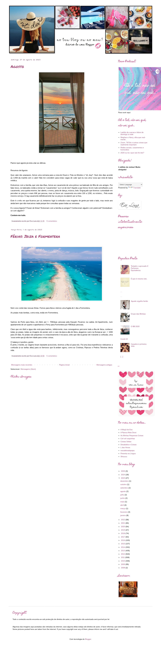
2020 (123, 527)
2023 (123, 478)
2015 (123, 544)
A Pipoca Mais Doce (128, 432)
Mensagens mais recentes (21, 365)
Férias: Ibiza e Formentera (35, 236)
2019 (123, 530)
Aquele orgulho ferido (139, 301)
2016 (123, 540)
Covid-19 (124, 339)
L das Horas (125, 447)
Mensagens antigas (104, 365)
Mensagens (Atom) (28, 369)
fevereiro (124, 512)
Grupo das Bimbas (138, 314)
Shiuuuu (123, 456)
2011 (123, 557)
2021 (123, 523)
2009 (123, 564)
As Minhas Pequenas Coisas (131, 435)
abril (122, 505)
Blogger (88, 639)
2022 (123, 520)
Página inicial (64, 365)
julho (122, 495)
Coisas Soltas (125, 442)
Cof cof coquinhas (127, 438)
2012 (123, 554)
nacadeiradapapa (127, 450)
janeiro (123, 515)
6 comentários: (52, 356)
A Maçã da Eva (126, 430)
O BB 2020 (135, 326)
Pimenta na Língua (128, 453)
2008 (123, 568)
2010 (123, 561)
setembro (124, 488)
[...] (121, 357)
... (121, 291)
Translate (137, 188)
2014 (123, 547)
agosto (123, 491)
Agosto (17, 66)
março (123, 508)
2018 (123, 533)
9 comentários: (52, 221)
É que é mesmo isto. (139, 279)
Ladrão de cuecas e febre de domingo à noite (132, 133)
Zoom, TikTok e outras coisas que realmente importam (133, 144)
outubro (123, 484)
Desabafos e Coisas (128, 445)
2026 (123, 471)
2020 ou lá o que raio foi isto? (132, 153)
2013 (123, 551)
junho (122, 498)
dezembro (124, 481)
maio (122, 502)
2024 (123, 475)
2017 (123, 537)
